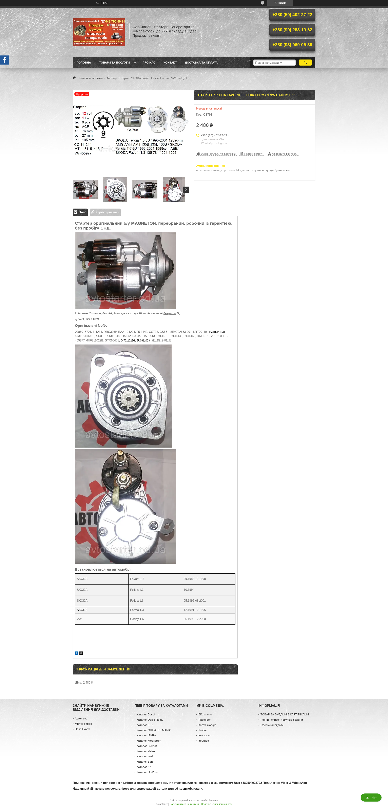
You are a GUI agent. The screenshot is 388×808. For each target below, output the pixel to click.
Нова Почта (82, 729)
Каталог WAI (145, 756)
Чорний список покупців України (281, 719)
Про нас (148, 62)
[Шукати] (305, 63)
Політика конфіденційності (216, 804)
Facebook (204, 719)
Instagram (204, 735)
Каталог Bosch (146, 714)
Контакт (170, 62)
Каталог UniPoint (147, 772)
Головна (84, 62)
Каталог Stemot (147, 745)
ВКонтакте (205, 714)
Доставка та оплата (201, 62)
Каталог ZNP (145, 766)
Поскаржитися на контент (184, 804)
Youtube (203, 740)
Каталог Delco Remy (150, 719)
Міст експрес (83, 723)
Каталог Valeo (146, 751)
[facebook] (76, 653)
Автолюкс (81, 718)
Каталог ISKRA (146, 735)
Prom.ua (213, 800)
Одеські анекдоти (272, 725)
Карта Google (207, 725)
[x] (81, 653)
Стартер (111, 78)
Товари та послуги (114, 62)
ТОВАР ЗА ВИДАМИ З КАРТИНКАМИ (284, 714)
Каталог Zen (145, 761)
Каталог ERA (145, 725)
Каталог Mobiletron (149, 740)
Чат (374, 797)
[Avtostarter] (99, 31)
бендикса (169, 313)
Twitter (202, 730)
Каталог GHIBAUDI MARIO (154, 730)
